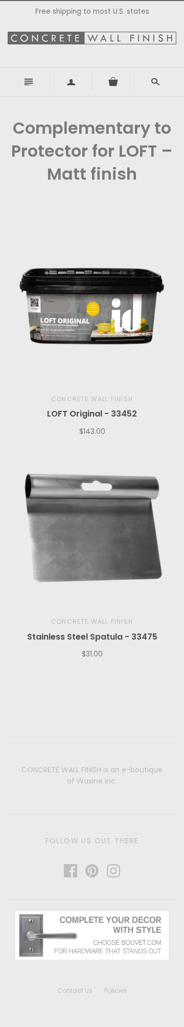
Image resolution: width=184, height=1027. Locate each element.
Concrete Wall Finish (92, 399)
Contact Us (75, 990)
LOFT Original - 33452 (92, 414)
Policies (115, 990)
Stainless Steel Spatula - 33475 (92, 637)
